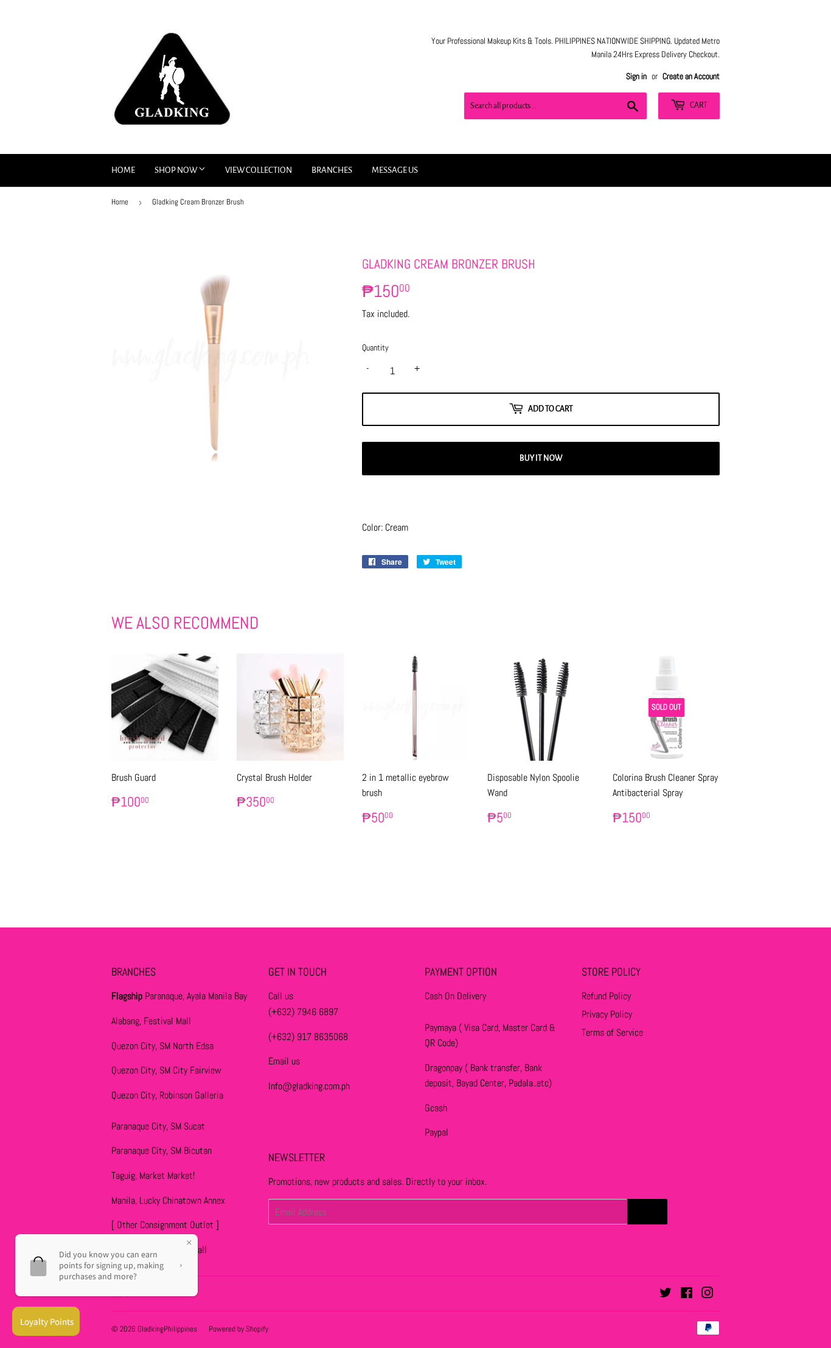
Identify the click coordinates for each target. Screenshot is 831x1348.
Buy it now (541, 458)
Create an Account (691, 76)
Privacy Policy (607, 1014)
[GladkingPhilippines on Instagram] (707, 1294)
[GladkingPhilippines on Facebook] (686, 1294)
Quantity (375, 347)
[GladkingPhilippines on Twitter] (665, 1294)
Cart (698, 105)
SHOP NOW (176, 170)
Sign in (636, 76)
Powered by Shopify (238, 1329)
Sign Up (647, 1211)
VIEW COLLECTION (258, 170)
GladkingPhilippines (167, 1329)
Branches (331, 170)
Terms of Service (612, 1032)
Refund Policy (606, 996)
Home (123, 170)
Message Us (395, 170)
